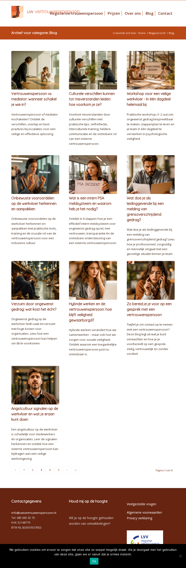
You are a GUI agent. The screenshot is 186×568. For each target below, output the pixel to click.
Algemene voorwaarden (144, 512)
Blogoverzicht (157, 33)
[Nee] (180, 556)
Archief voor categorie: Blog (34, 33)
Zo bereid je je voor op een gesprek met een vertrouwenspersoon (149, 309)
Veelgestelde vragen (141, 504)
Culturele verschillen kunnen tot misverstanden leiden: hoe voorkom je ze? (92, 99)
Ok (94, 561)
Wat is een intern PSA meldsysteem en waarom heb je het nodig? (90, 203)
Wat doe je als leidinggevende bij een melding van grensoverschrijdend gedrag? (145, 209)
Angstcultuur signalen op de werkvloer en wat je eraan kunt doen (34, 414)
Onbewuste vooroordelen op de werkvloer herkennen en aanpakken (33, 203)
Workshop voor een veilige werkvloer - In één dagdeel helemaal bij (149, 99)
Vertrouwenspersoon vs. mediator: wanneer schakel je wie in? (33, 99)
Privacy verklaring (139, 518)
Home (142, 33)
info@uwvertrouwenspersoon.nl (33, 513)
